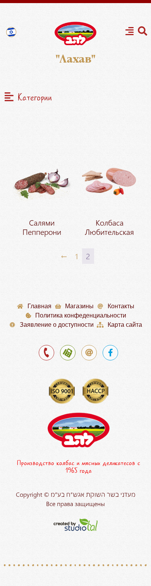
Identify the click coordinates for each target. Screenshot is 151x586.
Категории (35, 97)
